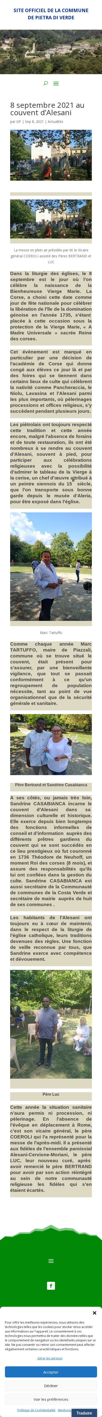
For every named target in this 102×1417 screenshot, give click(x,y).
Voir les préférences (51, 1399)
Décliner (51, 1385)
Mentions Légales (70, 1410)
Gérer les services (49, 1358)
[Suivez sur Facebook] (51, 1286)
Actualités (55, 121)
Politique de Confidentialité (36, 1410)
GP (18, 121)
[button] (94, 1312)
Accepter (51, 1372)
